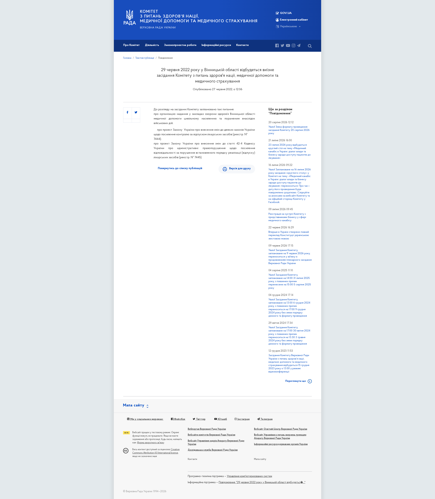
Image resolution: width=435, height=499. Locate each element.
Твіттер (200, 419)
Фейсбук (179, 419)
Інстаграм (243, 419)
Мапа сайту (260, 459)
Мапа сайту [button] (133, 405)
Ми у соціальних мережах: (146, 419)
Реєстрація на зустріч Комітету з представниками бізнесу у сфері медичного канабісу (287, 217)
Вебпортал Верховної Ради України (207, 429)
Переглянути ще (295, 381)
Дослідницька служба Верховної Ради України (213, 450)
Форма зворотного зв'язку (150, 442)
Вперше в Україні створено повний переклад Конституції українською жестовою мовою (288, 235)
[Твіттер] (282, 46)
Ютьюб (222, 419)
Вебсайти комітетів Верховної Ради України (211, 435)
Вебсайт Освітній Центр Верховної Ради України (280, 429)
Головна (127, 58)
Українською (288, 26)
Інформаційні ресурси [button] (216, 45)
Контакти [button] (242, 45)
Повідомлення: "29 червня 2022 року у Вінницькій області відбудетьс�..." (262, 482)
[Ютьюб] (288, 46)
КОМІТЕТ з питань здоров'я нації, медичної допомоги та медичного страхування (199, 16)
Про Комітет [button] (131, 45)
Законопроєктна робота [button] (180, 45)
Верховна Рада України (158, 27)
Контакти (192, 459)
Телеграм (266, 419)
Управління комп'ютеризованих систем (249, 476)
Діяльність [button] (152, 45)
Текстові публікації (144, 58)
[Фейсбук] (277, 46)
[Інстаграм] (293, 46)
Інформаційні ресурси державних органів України (281, 444)
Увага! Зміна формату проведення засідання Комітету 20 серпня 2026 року (289, 130)
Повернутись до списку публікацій (180, 168)
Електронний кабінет (294, 19)
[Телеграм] (298, 46)
